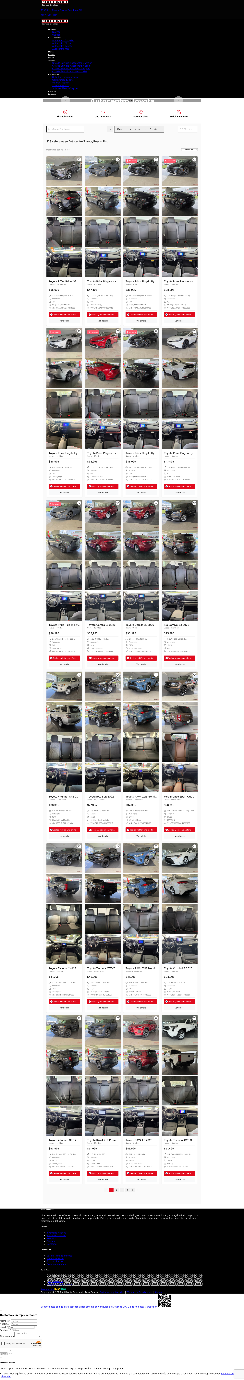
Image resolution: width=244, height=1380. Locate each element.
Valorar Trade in (60, 82)
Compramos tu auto (63, 79)
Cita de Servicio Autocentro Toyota (71, 68)
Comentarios (7, 1336)
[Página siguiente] (138, 1190)
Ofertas (51, 57)
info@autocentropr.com (59, 1284)
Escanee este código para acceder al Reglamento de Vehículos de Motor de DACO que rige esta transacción (99, 1306)
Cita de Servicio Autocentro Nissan (71, 65)
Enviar (3, 1354)
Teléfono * (5, 1330)
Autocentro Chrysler (63, 40)
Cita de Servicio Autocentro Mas (69, 71)
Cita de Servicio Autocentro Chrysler (72, 62)
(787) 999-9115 (49, 15)
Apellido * (5, 1323)
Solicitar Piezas (60, 85)
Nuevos (56, 31)
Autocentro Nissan (62, 43)
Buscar (110, 129)
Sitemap (158, 1292)
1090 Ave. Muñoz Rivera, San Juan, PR (61, 10)
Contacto (52, 91)
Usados (56, 34)
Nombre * (5, 1320)
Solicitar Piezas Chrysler (65, 88)
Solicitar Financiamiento (65, 77)
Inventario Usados (56, 1235)
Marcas (51, 52)
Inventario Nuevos (56, 1232)
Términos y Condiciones (139, 1292)
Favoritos (52, 94)
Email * (4, 1327)
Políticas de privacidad (112, 1292)
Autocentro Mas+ (61, 48)
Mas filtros (189, 129)
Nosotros (51, 55)
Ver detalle (64, 321)
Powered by (48, 1289)
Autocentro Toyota (62, 46)
